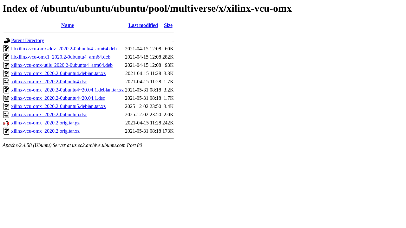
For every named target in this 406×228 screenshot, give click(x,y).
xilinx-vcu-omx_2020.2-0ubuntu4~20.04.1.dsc (58, 98)
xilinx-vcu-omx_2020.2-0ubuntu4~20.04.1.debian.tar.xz (67, 89)
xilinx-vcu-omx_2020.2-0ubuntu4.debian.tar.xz (58, 73)
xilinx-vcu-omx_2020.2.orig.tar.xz (45, 131)
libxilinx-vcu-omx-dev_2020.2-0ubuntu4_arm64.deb (64, 48)
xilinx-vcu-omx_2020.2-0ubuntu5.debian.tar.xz (58, 106)
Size (168, 25)
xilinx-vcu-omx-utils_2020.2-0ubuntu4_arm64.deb (62, 65)
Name (67, 25)
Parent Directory (27, 40)
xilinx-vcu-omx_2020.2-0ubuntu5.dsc (49, 114)
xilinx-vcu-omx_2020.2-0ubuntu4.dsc (49, 81)
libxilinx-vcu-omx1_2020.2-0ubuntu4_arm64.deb (60, 57)
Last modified (143, 25)
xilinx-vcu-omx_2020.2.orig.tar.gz (45, 122)
